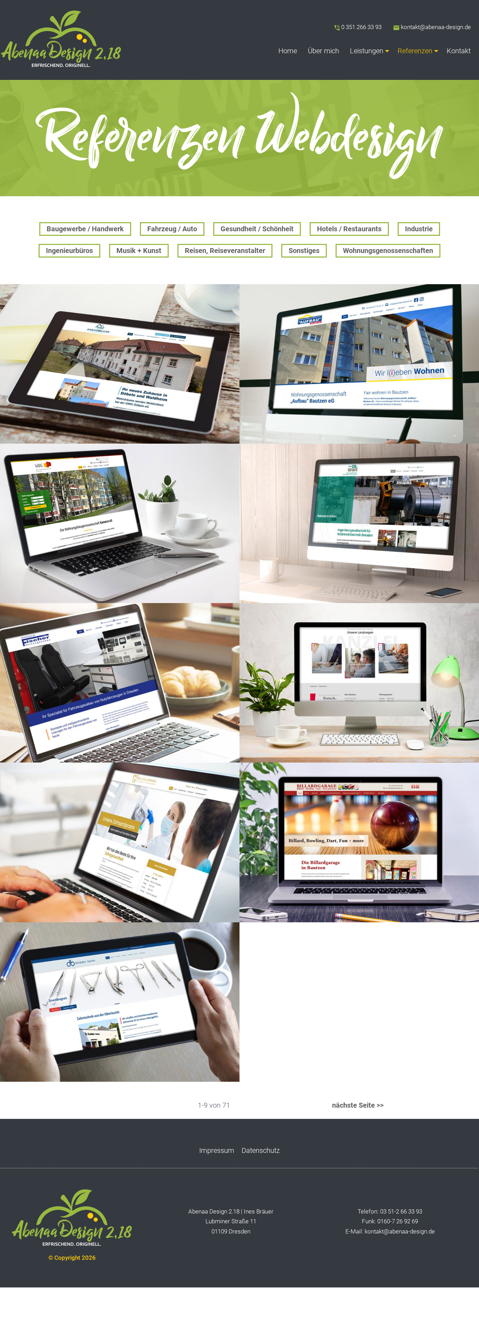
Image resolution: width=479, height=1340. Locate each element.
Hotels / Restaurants (349, 229)
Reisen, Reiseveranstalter (225, 251)
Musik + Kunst (138, 251)
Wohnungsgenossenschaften (388, 251)
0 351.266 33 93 (361, 27)
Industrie (419, 229)
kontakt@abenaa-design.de (435, 27)
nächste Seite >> (357, 1105)
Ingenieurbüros (69, 251)
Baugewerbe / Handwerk (85, 229)
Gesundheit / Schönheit (257, 229)
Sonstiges (304, 251)
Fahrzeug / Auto (172, 229)
